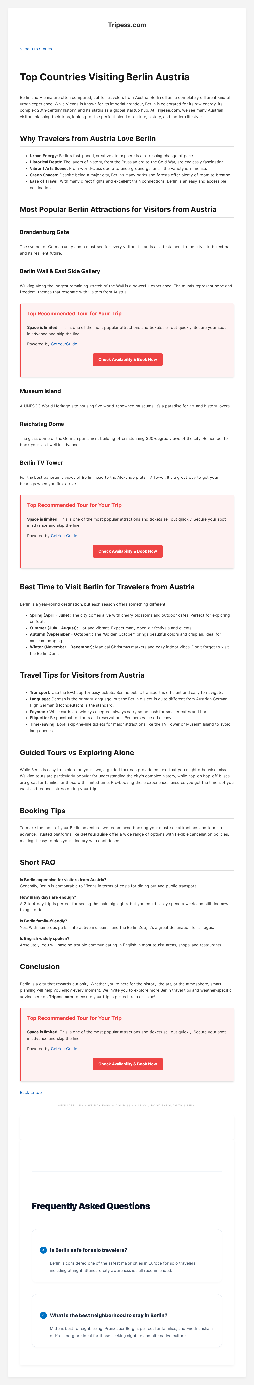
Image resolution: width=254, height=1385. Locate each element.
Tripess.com (127, 25)
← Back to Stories (36, 49)
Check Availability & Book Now (127, 359)
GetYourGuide (64, 343)
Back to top (31, 1092)
